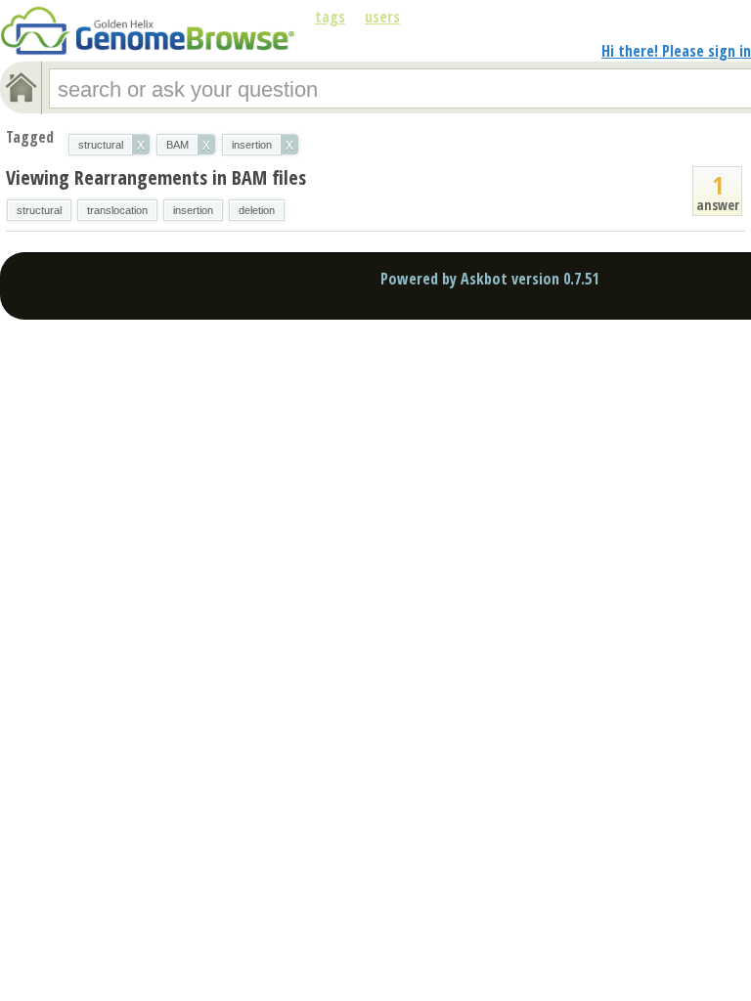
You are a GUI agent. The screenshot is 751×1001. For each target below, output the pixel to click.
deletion (257, 210)
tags (330, 16)
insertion (193, 210)
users (382, 16)
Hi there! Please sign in (676, 51)
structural (39, 210)
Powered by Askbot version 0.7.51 (489, 278)
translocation (117, 210)
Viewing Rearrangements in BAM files (156, 177)
